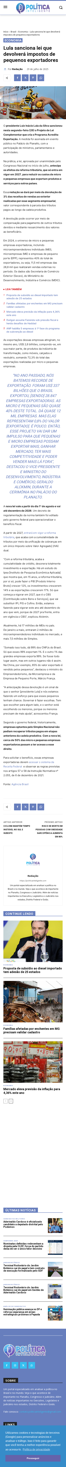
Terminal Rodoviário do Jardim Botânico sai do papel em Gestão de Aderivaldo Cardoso (23, 1290)
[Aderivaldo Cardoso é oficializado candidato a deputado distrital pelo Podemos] (55, 1225)
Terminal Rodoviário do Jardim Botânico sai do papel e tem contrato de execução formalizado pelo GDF (24, 1268)
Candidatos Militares (14, 1218)
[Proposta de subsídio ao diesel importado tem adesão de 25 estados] (33, 941)
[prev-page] (5, 1101)
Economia (23, 31)
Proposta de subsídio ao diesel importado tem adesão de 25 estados (32, 297)
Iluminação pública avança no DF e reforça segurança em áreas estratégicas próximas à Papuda (22, 1312)
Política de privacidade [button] (36, 1449)
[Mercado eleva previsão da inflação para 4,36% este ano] (33, 1062)
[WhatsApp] (40, 77)
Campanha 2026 (10, 1240)
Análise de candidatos (14, 1306)
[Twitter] (25, 77)
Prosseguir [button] (33, 1458)
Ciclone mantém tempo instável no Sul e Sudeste (16, 829)
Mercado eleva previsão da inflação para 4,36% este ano (33, 313)
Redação (17, 69)
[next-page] (11, 1101)
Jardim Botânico (11, 1262)
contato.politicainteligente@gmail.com (40, 1411)
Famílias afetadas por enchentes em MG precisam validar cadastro (34, 305)
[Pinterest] (33, 77)
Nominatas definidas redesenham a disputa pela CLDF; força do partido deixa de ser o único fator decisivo (23, 1246)
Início (5, 31)
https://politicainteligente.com (33, 880)
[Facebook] (17, 77)
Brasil (13, 31)
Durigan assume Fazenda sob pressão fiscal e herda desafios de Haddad (32, 322)
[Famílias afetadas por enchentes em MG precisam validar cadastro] (33, 1001)
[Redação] (5, 69)
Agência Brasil (20, 784)
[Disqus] (33, 1151)
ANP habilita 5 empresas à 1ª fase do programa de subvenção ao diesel (33, 330)
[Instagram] (15, 1365)
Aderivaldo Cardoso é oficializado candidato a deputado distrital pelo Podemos (23, 1224)
